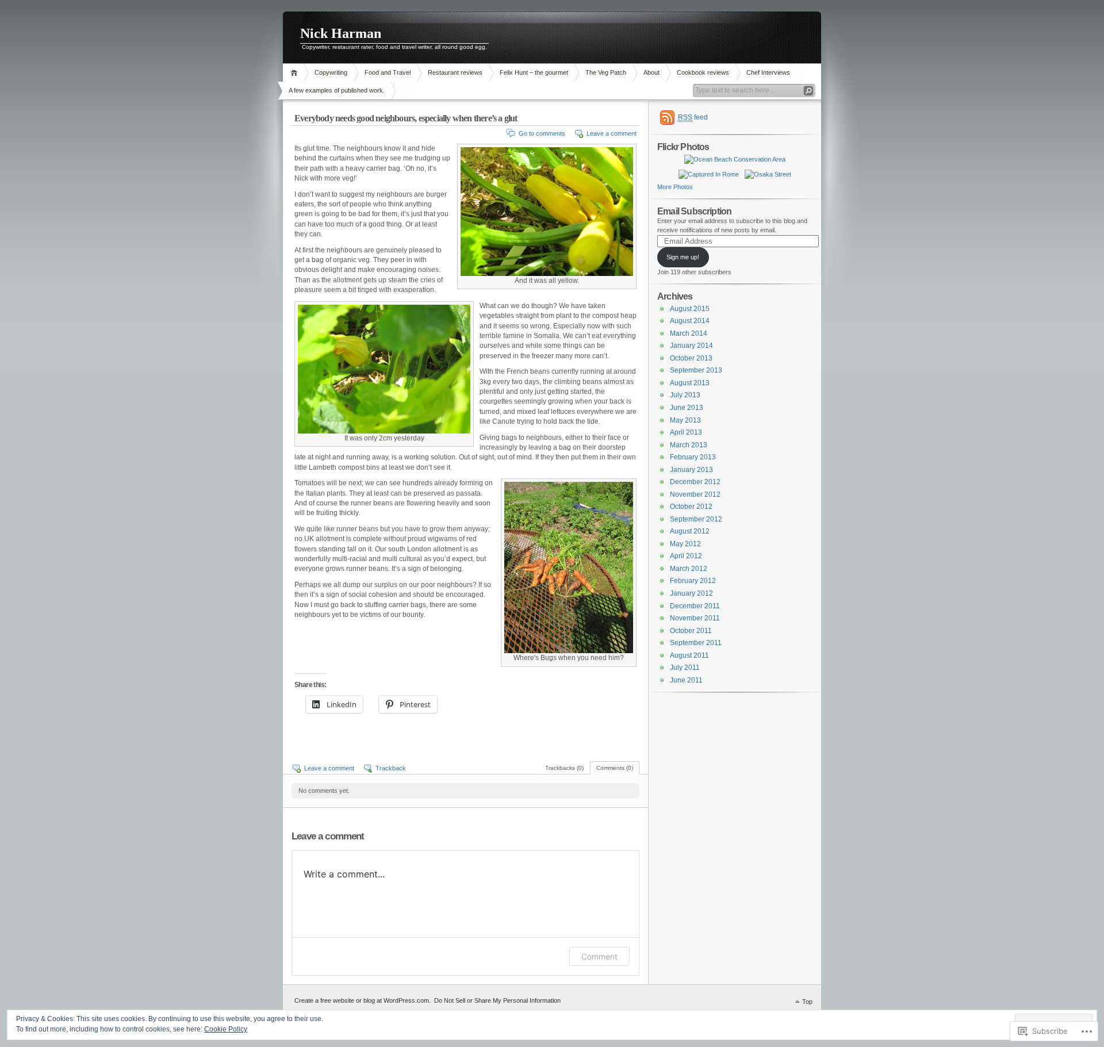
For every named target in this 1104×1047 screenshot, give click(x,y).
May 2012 (685, 544)
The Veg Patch (605, 72)
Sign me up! (682, 257)
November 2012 (695, 494)
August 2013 (690, 383)
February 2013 (693, 457)
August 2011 (689, 655)
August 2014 (690, 321)
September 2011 (696, 643)
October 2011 (691, 631)
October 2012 (691, 507)
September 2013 (696, 370)
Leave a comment (611, 133)
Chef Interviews (768, 72)
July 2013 (685, 395)
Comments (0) (614, 768)
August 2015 (690, 309)
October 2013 (691, 358)
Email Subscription (694, 211)
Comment (599, 956)
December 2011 (695, 606)
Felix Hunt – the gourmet (534, 72)
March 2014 (688, 333)
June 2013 (686, 408)
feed (693, 117)
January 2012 (691, 593)
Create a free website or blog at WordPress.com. (362, 1000)
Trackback (390, 768)
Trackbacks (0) (564, 768)
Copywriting (331, 72)
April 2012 (686, 556)
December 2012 (695, 482)
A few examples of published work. (337, 90)
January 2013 (691, 470)
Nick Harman (340, 33)
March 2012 (688, 569)
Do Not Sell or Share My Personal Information (497, 1000)
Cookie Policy (225, 1029)
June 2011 (686, 680)
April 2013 (686, 432)
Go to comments (542, 133)
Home (296, 73)
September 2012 (696, 519)
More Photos (675, 186)
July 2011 (685, 668)
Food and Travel (388, 72)
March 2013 (688, 445)
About (651, 72)
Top (807, 1001)
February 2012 (693, 581)
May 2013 (685, 420)
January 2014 (691, 346)
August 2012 (690, 531)
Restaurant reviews (455, 72)
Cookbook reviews (703, 72)
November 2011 (695, 618)
